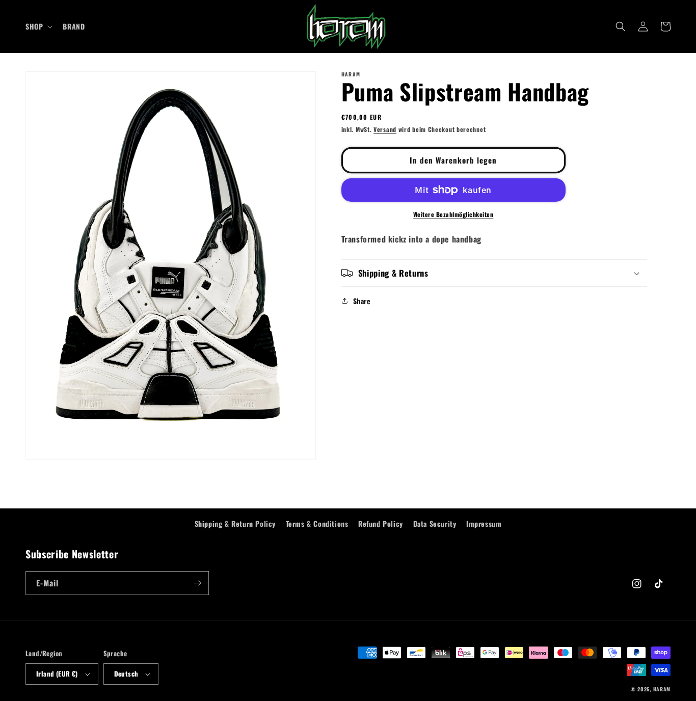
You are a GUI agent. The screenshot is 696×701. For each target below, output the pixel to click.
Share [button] (362, 300)
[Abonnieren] (197, 583)
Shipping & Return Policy (235, 523)
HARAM (662, 689)
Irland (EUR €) (57, 673)
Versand (384, 129)
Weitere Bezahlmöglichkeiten (453, 214)
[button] (38, 26)
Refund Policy (380, 523)
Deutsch (126, 673)
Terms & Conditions (317, 523)
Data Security (435, 523)
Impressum (483, 523)
